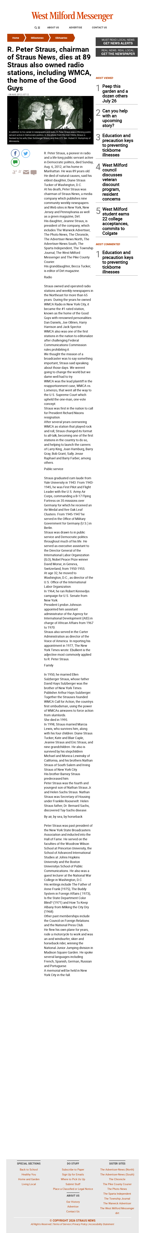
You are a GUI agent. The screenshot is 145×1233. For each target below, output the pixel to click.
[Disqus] (50, 1023)
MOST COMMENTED (108, 244)
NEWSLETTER (109, 4)
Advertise (75, 27)
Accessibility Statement (101, 1224)
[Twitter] (25, 153)
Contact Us (99, 27)
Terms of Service (62, 1224)
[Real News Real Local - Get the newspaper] (117, 53)
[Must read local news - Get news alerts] (117, 42)
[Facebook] (15, 153)
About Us (53, 27)
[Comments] (15, 162)
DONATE (129, 4)
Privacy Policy (79, 1224)
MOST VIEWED (104, 78)
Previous (10, 120)
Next (90, 120)
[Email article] (26, 175)
